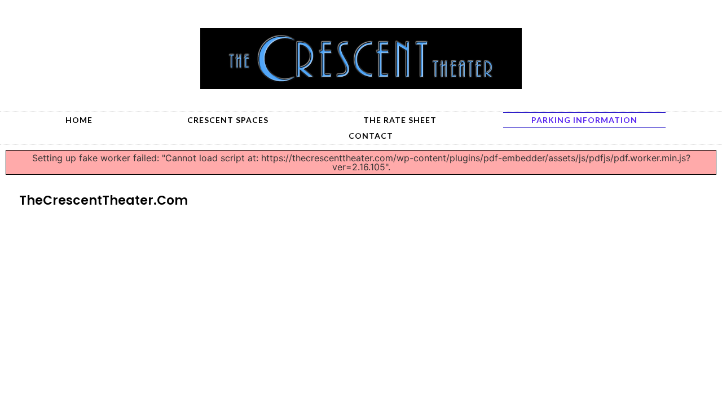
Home (79, 120)
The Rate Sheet (400, 120)
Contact (371, 135)
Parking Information (584, 120)
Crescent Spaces (227, 120)
